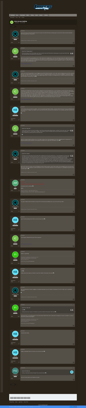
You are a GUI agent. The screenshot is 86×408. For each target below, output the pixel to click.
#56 (73, 330)
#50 (73, 216)
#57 (73, 349)
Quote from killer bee (26, 370)
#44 (73, 88)
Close (75, 406)
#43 (73, 71)
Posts (12, 42)
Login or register (1, 6)
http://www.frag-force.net (33, 190)
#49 (73, 199)
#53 (73, 268)
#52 (73, 251)
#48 (73, 179)
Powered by (43, 404)
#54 (73, 287)
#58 (73, 367)
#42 (73, 48)
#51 (73, 235)
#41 (73, 30)
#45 (73, 106)
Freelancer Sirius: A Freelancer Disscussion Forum (29, 40)
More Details (72, 406)
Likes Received (13, 118)
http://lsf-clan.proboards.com (40, 191)
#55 (73, 304)
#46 (73, 125)
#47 (73, 150)
